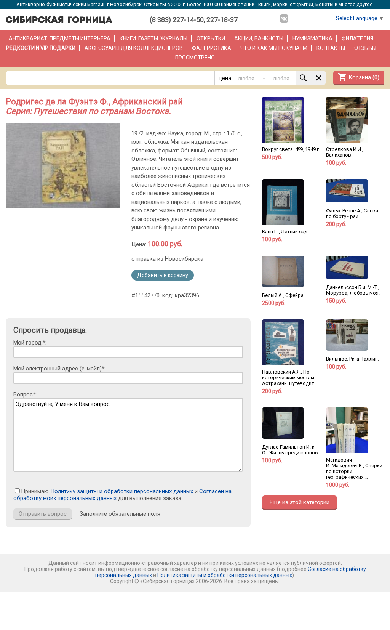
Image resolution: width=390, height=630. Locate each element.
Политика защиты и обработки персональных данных (224, 575)
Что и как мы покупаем (273, 48)
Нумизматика (312, 38)
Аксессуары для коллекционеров (134, 48)
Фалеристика (211, 48)
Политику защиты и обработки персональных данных (121, 491)
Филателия (357, 38)
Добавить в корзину (162, 275)
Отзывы (365, 48)
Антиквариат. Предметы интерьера (59, 38)
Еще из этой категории (299, 502)
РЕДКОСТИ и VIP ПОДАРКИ (40, 48)
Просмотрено (195, 58)
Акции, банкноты (258, 38)
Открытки (211, 38)
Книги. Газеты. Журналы (153, 38)
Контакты (330, 48)
